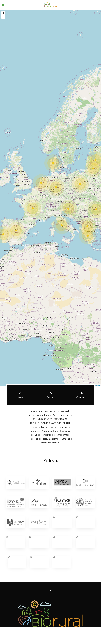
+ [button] (3, 13)
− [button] (3, 16)
